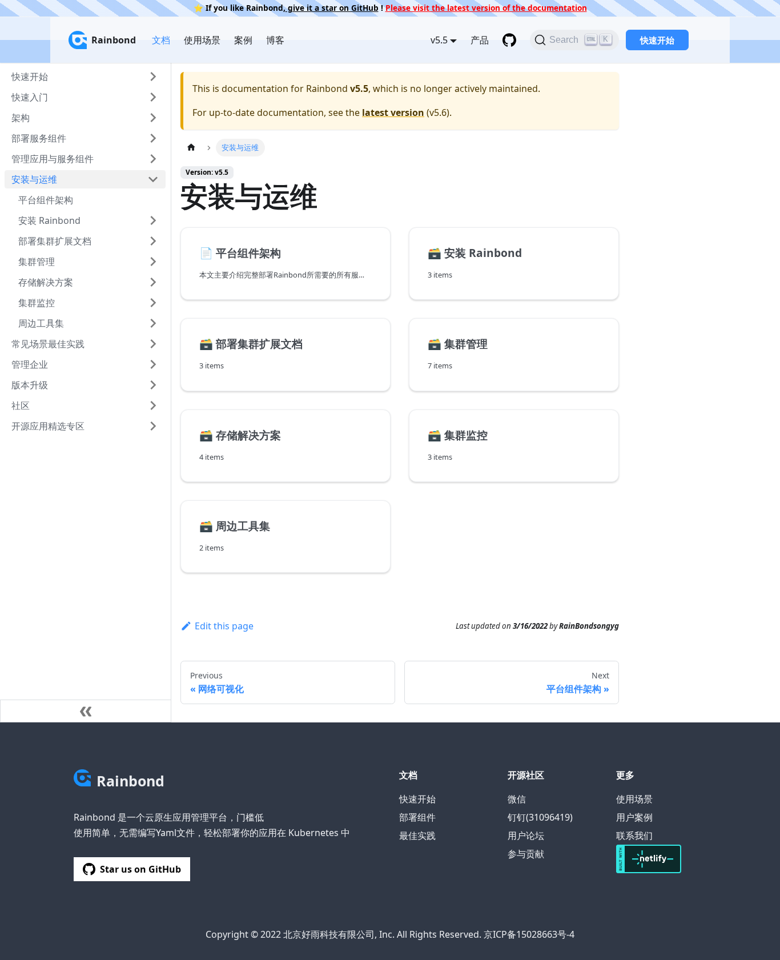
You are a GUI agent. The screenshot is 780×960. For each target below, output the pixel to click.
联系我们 (634, 835)
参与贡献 (526, 853)
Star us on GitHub (140, 869)
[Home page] (191, 147)
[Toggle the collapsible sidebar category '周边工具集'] (153, 323)
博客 (275, 40)
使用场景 (202, 40)
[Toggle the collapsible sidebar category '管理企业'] (153, 364)
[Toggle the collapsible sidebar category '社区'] (153, 405)
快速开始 (657, 40)
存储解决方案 (45, 282)
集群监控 (36, 302)
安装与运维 (34, 179)
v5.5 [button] (439, 40)
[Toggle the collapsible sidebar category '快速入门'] (153, 97)
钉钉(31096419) (540, 817)
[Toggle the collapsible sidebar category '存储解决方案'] (153, 282)
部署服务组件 (38, 138)
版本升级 (29, 385)
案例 (243, 40)
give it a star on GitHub (332, 7)
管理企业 (29, 364)
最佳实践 (417, 835)
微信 (517, 799)
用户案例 (634, 817)
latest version (393, 112)
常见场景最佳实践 (48, 344)
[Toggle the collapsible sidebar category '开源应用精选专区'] (153, 426)
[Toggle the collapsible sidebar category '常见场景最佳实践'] (153, 344)
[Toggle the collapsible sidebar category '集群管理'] (153, 261)
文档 (161, 40)
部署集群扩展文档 (54, 241)
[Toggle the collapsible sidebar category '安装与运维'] (153, 179)
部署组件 (417, 817)
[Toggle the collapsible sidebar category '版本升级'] (153, 385)
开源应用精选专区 (48, 426)
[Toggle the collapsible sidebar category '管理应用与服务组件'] (153, 159)
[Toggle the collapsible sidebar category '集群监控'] (153, 303)
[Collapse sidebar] (85, 711)
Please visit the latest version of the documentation (486, 7)
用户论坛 (526, 835)
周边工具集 (41, 323)
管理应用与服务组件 (52, 158)
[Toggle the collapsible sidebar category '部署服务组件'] (153, 138)
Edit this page (224, 626)
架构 (20, 117)
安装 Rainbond (49, 220)
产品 (480, 40)
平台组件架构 (45, 200)
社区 (20, 405)
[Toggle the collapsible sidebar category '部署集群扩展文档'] (153, 241)
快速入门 (29, 97)
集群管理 (36, 261)
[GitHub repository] (509, 40)
